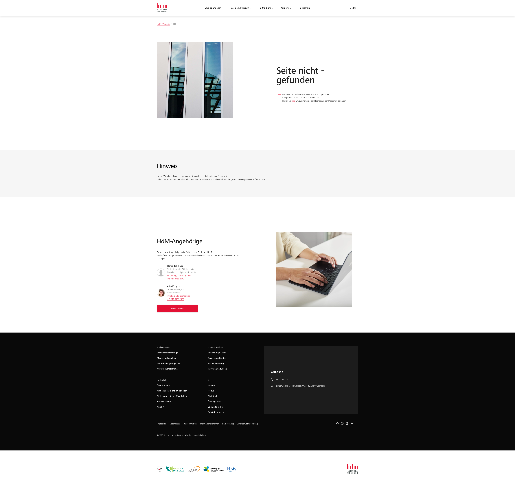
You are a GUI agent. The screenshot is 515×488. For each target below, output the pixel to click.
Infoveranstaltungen (217, 369)
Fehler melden (177, 309)
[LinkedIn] (347, 423)
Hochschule (304, 8)
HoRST (211, 391)
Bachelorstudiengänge (167, 353)
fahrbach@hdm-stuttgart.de (179, 276)
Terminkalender (164, 402)
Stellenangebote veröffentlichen (172, 396)
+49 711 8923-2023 (175, 299)
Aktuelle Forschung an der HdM (172, 391)
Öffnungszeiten (215, 402)
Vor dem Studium (240, 8)
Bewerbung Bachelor (217, 353)
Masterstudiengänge (166, 358)
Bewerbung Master (217, 358)
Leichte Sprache (215, 407)
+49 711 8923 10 (282, 379)
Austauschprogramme (167, 369)
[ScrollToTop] (509, 482)
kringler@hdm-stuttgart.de (178, 296)
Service (211, 380)
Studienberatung (216, 364)
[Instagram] (342, 423)
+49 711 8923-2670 (175, 279)
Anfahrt (160, 407)
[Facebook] (337, 423)
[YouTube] (352, 423)
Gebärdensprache (216, 412)
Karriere (285, 8)
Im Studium (265, 8)
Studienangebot (213, 8)
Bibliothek (212, 396)
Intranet (211, 386)
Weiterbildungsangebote (168, 364)
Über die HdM (163, 386)
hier (293, 101)
